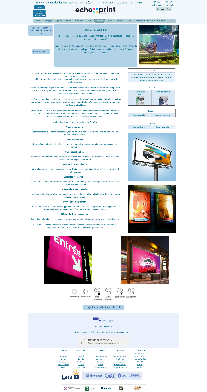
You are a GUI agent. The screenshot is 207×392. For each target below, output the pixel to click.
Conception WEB (39, 15)
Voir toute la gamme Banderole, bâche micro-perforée (40, 30)
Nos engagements (101, 356)
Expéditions (81, 368)
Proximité (100, 362)
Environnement (101, 359)
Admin (139, 368)
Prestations (81, 362)
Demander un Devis (163, 9)
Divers (63, 368)
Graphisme (63, 356)
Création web (63, 362)
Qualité (100, 365)
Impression (63, 359)
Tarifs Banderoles (41, 51)
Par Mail (139, 365)
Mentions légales (120, 365)
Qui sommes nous (100, 368)
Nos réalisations (39, 12)
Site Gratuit (120, 359)
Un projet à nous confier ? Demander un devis (103, 307)
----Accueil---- (39, 7)
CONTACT (169, 2)
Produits (81, 359)
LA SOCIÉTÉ (159, 2)
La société (81, 365)
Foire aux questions (120, 362)
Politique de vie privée (120, 368)
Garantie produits (120, 356)
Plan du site (81, 350)
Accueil (81, 356)
